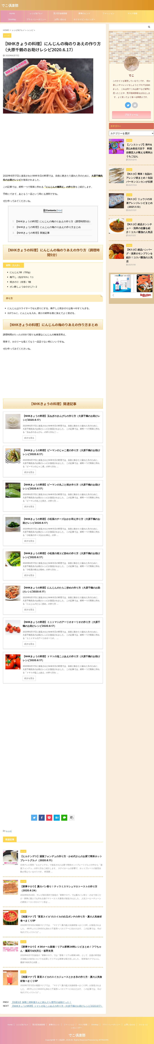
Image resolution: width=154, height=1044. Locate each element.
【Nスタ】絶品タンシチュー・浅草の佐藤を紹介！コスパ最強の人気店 (139, 228)
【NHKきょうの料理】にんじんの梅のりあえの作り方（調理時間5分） (52, 221)
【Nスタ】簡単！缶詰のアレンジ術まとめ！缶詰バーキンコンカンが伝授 (139, 177)
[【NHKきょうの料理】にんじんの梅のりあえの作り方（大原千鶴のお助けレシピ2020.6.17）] (57, 818)
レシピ (9, 831)
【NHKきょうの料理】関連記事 (31, 232)
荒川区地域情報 (60, 13)
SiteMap (12, 19)
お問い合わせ (60, 19)
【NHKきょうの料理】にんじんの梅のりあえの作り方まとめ (47, 227)
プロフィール (131, 114)
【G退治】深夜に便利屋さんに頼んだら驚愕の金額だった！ (41, 1002)
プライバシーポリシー (36, 19)
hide (59, 210)
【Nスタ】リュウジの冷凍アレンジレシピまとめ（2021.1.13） (139, 203)
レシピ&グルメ (36, 13)
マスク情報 (132, 13)
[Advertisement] (53, 146)
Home (12, 13)
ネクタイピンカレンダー (84, 19)
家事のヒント (84, 13)
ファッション (108, 13)
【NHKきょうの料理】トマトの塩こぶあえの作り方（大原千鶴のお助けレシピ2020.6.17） (57, 1006)
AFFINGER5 (103, 1040)
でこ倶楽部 (10, 5)
